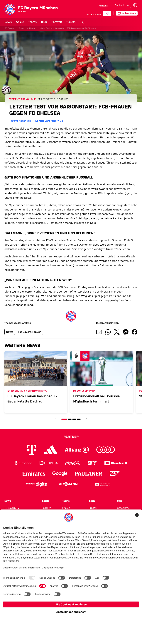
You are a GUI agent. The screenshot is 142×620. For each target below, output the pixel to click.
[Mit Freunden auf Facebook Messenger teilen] (126, 332)
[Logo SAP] (115, 473)
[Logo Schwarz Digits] (36, 484)
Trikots (93, 508)
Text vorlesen (17, 120)
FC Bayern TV (11, 508)
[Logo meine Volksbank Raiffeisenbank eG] (102, 484)
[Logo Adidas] (51, 449)
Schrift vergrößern (47, 120)
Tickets (70, 22)
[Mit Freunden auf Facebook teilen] (135, 332)
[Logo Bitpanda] (23, 463)
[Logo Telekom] (31, 450)
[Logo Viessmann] (68, 484)
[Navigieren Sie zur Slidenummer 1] (64, 419)
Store (92, 501)
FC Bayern (9, 28)
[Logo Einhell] (115, 463)
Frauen (21, 28)
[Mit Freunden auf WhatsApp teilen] (108, 332)
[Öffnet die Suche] (82, 22)
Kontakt (103, 5)
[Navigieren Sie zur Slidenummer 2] (70, 419)
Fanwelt (56, 22)
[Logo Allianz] (77, 449)
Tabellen (46, 508)
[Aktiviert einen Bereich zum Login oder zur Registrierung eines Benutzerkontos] (135, 5)
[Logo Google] (59, 473)
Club (44, 22)
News (8, 22)
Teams (32, 22)
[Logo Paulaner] (88, 474)
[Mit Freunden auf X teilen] (117, 332)
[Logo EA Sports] (92, 463)
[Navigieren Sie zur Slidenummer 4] (79, 419)
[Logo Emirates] (33, 473)
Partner (71, 437)
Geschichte (123, 508)
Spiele (20, 22)
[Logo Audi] (105, 449)
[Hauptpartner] (107, 13)
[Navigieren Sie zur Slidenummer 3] (74, 419)
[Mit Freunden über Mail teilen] (99, 332)
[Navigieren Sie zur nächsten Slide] (86, 419)
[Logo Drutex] (49, 463)
